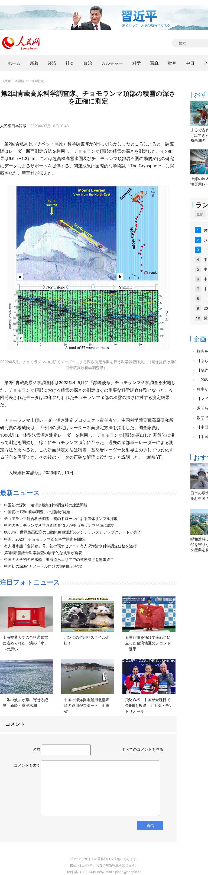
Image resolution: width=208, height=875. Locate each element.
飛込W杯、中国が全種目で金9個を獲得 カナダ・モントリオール (149, 705)
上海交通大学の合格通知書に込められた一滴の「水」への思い (25, 643)
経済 (52, 63)
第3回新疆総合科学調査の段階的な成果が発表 (43, 552)
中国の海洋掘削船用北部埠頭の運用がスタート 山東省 (86, 705)
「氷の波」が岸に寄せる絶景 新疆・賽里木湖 (25, 702)
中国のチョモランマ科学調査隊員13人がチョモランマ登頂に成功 (59, 525)
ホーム (14, 63)
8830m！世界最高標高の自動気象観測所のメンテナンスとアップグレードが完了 (72, 532)
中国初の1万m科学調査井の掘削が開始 (37, 511)
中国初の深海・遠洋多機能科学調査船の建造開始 (45, 504)
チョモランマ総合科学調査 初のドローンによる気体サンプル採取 (61, 518)
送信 (150, 825)
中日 (190, 63)
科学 (136, 63)
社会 (70, 63)
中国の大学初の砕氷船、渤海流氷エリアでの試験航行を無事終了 (59, 559)
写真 (154, 63)
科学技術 (37, 80)
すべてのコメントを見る (142, 749)
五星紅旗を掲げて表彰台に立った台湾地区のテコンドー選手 (148, 643)
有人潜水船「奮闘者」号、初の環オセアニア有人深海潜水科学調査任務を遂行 (70, 545)
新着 (34, 63)
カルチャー (112, 63)
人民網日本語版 (13, 80)
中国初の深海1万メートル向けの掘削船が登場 (43, 566)
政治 (87, 63)
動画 (172, 63)
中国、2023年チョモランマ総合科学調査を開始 (44, 539)
